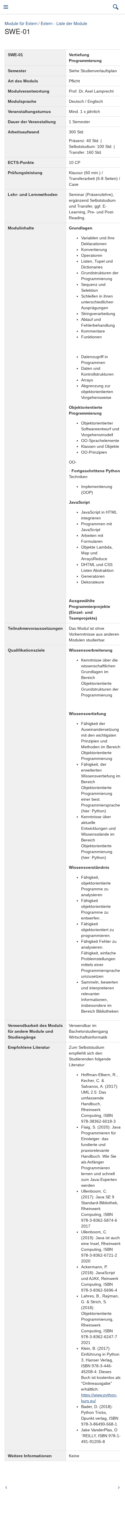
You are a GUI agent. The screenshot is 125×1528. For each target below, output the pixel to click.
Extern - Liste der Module (64, 23)
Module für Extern (21, 23)
